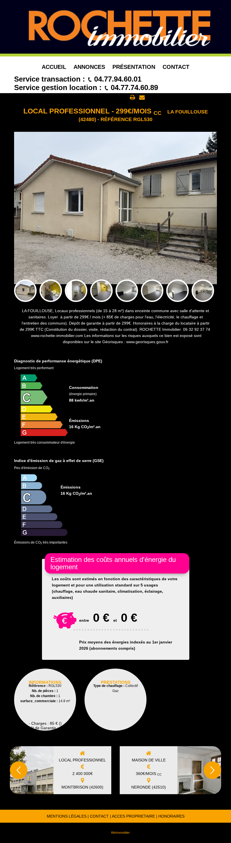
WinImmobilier (120, 832)
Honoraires (171, 816)
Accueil (54, 67)
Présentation (133, 67)
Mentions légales (66, 816)
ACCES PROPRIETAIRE (133, 816)
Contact (176, 67)
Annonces (89, 67)
